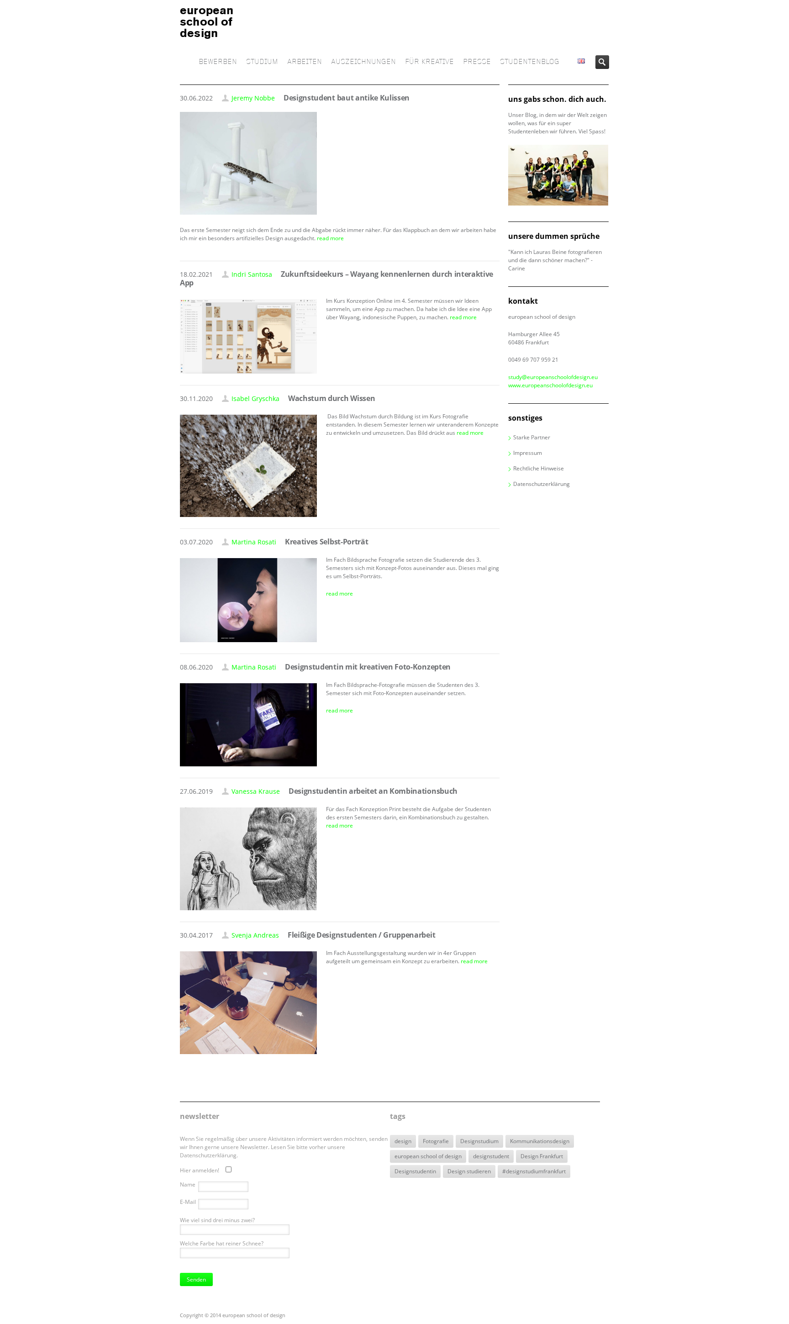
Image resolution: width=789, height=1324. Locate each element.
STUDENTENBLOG (529, 62)
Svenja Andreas (255, 935)
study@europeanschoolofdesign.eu (553, 377)
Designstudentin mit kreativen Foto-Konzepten (368, 667)
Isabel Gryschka (255, 398)
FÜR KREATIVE (429, 62)
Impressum (527, 453)
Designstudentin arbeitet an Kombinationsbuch (373, 791)
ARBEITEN (304, 62)
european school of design (428, 1156)
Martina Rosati (253, 542)
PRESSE (477, 62)
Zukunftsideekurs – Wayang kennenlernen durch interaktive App (336, 278)
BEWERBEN (218, 62)
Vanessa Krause (255, 791)
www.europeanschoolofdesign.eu (550, 385)
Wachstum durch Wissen (331, 398)
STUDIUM (262, 62)
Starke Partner (531, 437)
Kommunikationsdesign (539, 1141)
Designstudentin (415, 1171)
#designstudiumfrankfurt (534, 1171)
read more (330, 238)
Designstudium (479, 1141)
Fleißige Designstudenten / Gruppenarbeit (361, 935)
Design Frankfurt (542, 1156)
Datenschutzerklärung (541, 484)
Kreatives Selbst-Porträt (326, 542)
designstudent (491, 1156)
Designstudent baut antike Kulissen (347, 98)
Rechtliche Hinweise (538, 468)
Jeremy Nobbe (253, 98)
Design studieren (469, 1171)
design (402, 1141)
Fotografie (436, 1141)
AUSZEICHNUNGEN (363, 62)
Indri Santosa (251, 274)
